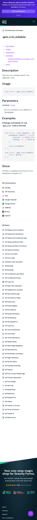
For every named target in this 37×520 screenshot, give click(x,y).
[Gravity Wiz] (4, 22)
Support (4, 514)
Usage (8, 49)
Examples (9, 56)
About (4, 507)
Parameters (10, 52)
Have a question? (7, 518)
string (13, 105)
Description (10, 46)
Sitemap (5, 511)
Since (8, 64)
